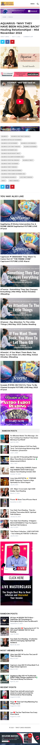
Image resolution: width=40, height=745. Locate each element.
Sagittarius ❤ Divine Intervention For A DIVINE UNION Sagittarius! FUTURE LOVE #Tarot (18, 226)
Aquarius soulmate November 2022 (12, 157)
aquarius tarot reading (9, 167)
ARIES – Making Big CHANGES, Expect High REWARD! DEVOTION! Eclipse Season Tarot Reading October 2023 (23, 470)
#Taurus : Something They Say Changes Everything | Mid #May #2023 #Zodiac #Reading (19, 291)
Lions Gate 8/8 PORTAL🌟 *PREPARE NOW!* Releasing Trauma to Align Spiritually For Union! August (23, 480)
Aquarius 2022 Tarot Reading (20, 136)
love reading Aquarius (8, 177)
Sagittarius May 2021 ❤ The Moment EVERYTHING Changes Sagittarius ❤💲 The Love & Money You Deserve (24, 677)
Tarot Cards (4, 36)
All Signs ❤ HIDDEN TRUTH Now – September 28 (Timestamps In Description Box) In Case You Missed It (24, 619)
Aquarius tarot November (9, 163)
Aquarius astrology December (11, 140)
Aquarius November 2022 (9, 150)
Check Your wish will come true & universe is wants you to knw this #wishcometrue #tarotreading (21, 693)
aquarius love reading (28, 143)
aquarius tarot (28, 160)
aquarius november (30, 146)
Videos (10, 17)
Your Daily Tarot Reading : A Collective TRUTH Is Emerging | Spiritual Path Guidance (23, 640)
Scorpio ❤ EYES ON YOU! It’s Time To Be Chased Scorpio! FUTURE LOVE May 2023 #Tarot (19, 387)
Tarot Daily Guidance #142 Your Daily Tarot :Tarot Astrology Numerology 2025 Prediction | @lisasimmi (24, 448)
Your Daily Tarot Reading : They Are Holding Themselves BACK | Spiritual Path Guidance (23, 512)
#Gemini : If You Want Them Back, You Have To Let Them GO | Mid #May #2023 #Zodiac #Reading (19, 354)
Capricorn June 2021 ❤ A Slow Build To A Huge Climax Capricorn (24, 666)
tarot (3, 180)
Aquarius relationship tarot (10, 153)
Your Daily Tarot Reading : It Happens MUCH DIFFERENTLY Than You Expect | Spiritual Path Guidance (23, 523)
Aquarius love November (9, 143)
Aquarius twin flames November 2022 (13, 174)
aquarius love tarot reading (10, 146)
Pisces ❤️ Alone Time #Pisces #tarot (23, 499)
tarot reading (13, 180)
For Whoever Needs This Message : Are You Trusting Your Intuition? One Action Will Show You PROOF (24, 438)
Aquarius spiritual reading (10, 160)
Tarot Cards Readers (23, 727)
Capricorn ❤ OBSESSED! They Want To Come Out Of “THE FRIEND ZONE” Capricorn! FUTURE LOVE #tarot (18, 259)
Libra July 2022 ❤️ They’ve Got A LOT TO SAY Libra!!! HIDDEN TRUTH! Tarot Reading (24, 630)
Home (4, 17)
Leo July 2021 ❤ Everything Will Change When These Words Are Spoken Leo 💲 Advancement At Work (24, 459)
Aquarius (4, 136)
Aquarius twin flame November (11, 170)
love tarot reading (26, 177)
